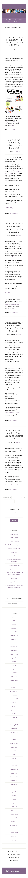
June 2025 (14, 665)
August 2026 (14, 617)
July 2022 (14, 795)
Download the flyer (10, 209)
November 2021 (14, 825)
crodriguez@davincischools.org (12, 121)
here (19, 88)
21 (5, 501)
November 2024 (14, 691)
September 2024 (14, 698)
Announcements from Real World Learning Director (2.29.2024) (14, 227)
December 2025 (14, 643)
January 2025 (14, 684)
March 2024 (14, 721)
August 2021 (14, 836)
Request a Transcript (14, 569)
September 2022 (14, 788)
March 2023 (14, 765)
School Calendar (14, 534)
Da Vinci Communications (14, 11)
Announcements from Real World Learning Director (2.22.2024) (14, 326)
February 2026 (14, 635)
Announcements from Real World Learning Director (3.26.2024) (14, 41)
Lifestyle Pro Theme (17, 870)
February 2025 (14, 680)
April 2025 (14, 672)
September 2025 (14, 654)
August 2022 (14, 791)
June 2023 (14, 754)
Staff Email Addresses (14, 565)
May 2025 (14, 669)
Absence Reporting (14, 541)
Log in (21, 871)
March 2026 (14, 631)
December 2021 (14, 821)
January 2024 (14, 728)
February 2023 (14, 769)
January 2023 (14, 773)
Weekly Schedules (14, 537)
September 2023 (14, 743)
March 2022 (14, 810)
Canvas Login (14, 552)
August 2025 (14, 658)
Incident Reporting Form (14, 548)
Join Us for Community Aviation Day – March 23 (14, 143)
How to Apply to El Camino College (14, 582)
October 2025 (14, 650)
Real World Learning (14, 129)
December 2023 (14, 732)
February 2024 (14, 725)
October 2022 (14, 784)
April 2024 (14, 717)
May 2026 (14, 624)
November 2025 (14, 646)
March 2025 (14, 676)
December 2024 (14, 687)
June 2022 (14, 799)
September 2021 (14, 832)
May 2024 (14, 713)
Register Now (8, 207)
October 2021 (14, 829)
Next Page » (11, 501)
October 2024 (14, 695)
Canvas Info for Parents (14, 556)
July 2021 (14, 840)
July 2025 (14, 661)
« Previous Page (7, 497)
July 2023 (14, 751)
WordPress (17, 871)
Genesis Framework (10, 871)
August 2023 (14, 747)
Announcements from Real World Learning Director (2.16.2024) (14, 434)
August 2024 (14, 702)
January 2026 (14, 639)
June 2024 (14, 710)
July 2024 (14, 706)
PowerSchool (14, 578)
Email (14, 513)
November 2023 (14, 736)
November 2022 (14, 780)
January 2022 (14, 817)
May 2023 (14, 758)
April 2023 (14, 762)
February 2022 (14, 814)
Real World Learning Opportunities (14, 544)
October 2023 (14, 739)
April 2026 (14, 628)
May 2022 (14, 803)
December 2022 (14, 777)
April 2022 (14, 806)
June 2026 (14, 620)
